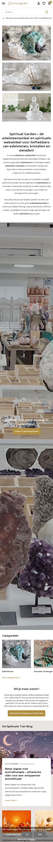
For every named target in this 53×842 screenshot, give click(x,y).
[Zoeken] (47, 12)
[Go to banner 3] (26, 107)
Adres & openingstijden (26, 431)
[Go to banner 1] (26, 43)
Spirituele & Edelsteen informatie (26, 713)
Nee (40, 834)
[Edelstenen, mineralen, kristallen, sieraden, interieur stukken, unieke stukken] (22, 3)
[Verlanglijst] (43, 3)
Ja (27, 834)
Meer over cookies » (26, 839)
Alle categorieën (10, 677)
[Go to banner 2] (26, 77)
